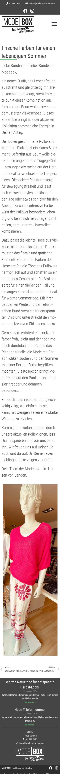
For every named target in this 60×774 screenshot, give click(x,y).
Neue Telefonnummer (30, 710)
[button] (54, 24)
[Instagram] (32, 11)
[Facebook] (28, 11)
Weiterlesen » (30, 702)
